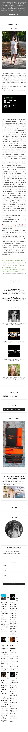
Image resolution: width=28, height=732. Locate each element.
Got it (19, 14)
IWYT (14, 26)
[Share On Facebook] (10, 281)
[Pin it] (18, 281)
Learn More (11, 14)
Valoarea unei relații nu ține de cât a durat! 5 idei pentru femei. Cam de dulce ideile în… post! (14, 478)
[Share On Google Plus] (14, 281)
